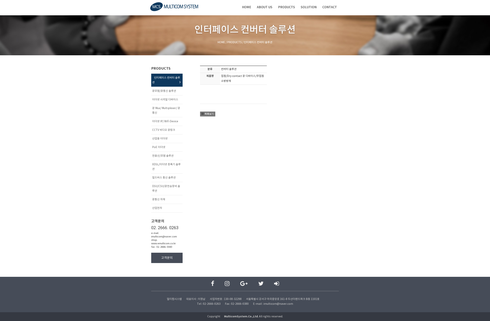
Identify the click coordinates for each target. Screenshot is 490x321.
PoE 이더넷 (158, 147)
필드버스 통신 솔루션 (164, 177)
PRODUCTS (286, 7)
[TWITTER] (261, 284)
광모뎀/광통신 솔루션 (164, 91)
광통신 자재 (158, 199)
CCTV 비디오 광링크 (163, 130)
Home (246, 7)
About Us (264, 7)
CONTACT (329, 7)
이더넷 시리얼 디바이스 (165, 99)
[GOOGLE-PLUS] (244, 284)
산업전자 (157, 208)
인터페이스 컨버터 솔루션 (166, 80)
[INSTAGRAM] (227, 284)
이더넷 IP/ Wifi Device (165, 121)
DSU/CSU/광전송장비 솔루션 (166, 188)
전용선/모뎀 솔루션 (163, 155)
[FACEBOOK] (212, 284)
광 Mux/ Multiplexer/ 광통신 (166, 110)
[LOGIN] (276, 284)
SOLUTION (309, 7)
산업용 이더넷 (160, 138)
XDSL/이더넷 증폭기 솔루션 (166, 167)
